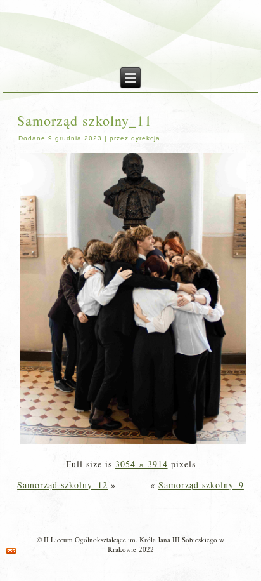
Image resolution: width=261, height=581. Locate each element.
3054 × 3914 (141, 464)
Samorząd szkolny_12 (62, 485)
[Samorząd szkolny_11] (132, 443)
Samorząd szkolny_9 (201, 485)
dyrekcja (145, 138)
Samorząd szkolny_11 (84, 120)
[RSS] (11, 551)
